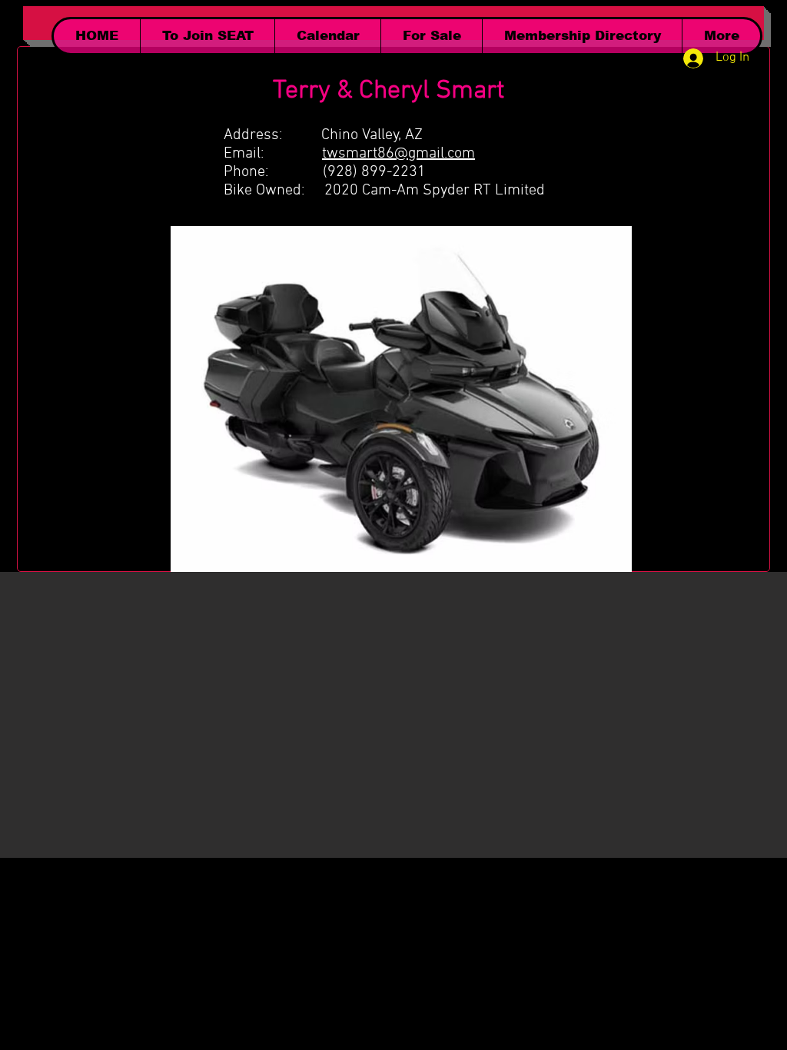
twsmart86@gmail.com (398, 154)
